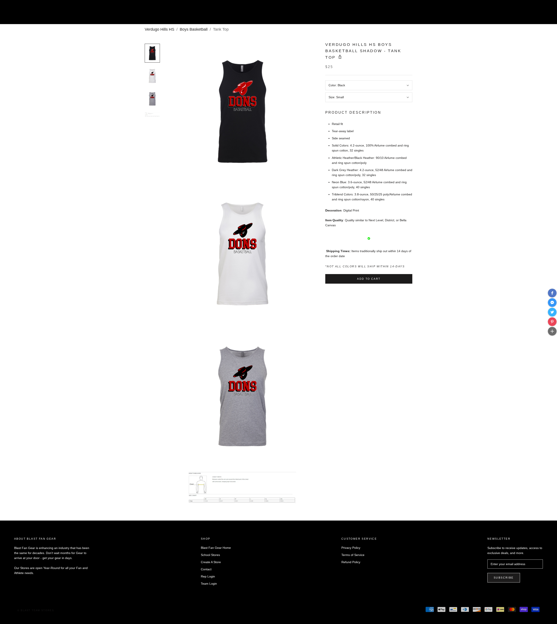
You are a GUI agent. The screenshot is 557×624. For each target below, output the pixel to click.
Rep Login (208, 576)
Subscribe (504, 577)
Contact (206, 569)
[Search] (534, 14)
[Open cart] (544, 13)
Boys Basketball (194, 29)
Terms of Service (352, 555)
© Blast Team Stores (35, 610)
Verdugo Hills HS (159, 29)
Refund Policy (350, 562)
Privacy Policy (350, 547)
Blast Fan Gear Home (216, 547)
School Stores (210, 555)
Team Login (209, 583)
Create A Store (211, 562)
